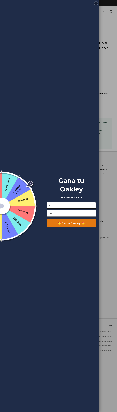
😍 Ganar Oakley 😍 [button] (71, 223)
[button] (96, 3)
